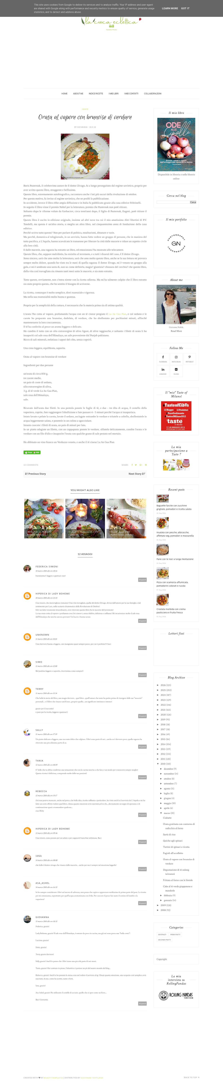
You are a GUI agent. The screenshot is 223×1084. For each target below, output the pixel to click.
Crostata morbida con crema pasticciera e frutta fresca (171, 611)
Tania (39, 760)
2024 (163, 695)
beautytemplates (53, 1078)
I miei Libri (113, 93)
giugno (167, 798)
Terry (40, 688)
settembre (169, 783)
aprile (166, 808)
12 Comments (31, 465)
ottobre (167, 778)
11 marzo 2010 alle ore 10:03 (46, 639)
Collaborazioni (152, 93)
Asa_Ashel (43, 883)
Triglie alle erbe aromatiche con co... (81, 533)
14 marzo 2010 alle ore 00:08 (46, 860)
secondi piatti (164, 940)
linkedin (162, 374)
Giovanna (42, 917)
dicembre (168, 769)
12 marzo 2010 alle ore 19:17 (46, 795)
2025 (163, 690)
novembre (169, 773)
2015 (163, 739)
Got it (185, 8)
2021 (163, 710)
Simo (39, 661)
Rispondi (142, 580)
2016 (163, 734)
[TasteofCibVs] (176, 430)
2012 (163, 754)
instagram (176, 362)
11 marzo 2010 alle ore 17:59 (46, 734)
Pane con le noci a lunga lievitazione (175, 559)
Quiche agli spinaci (172, 840)
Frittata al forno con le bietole (178, 880)
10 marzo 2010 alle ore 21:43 (46, 598)
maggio (167, 803)
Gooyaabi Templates (92, 1078)
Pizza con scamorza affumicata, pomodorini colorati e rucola (172, 584)
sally (39, 730)
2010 (163, 764)
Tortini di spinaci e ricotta (176, 847)
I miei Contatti (131, 93)
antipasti (162, 934)
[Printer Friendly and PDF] (32, 453)
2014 (163, 744)
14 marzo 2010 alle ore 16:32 (46, 887)
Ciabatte (167, 818)
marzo (167, 813)
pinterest (190, 362)
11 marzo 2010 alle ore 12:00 (46, 666)
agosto (167, 788)
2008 (163, 910)
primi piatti (175, 934)
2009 (163, 905)
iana (39, 855)
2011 (163, 759)
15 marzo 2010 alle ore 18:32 (46, 921)
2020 (163, 714)
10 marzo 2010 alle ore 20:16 (46, 571)
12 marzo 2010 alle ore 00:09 (46, 765)
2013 (163, 749)
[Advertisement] (111, 55)
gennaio (168, 900)
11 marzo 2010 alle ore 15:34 (46, 693)
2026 (163, 685)
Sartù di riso (169, 834)
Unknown (42, 634)
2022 (163, 705)
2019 (163, 719)
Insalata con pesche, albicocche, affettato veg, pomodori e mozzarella (175, 534)
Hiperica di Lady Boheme (53, 593)
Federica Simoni (47, 566)
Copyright (162, 959)
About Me (78, 93)
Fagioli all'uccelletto (173, 853)
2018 (163, 724)
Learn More (170, 8)
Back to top (191, 1077)
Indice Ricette (96, 93)
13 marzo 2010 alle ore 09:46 (46, 833)
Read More (176, 331)
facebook (163, 362)
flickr (176, 374)
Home (64, 93)
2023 (163, 700)
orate (85, 109)
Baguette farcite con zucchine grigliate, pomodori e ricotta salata (174, 507)
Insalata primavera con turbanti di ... (42, 533)
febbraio (168, 895)
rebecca (41, 791)
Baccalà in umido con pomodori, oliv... (123, 533)
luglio (167, 793)
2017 (163, 729)
